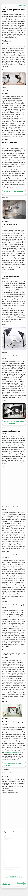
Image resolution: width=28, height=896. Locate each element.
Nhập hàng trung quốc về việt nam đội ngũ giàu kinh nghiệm (14, 422)
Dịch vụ (4, 7)
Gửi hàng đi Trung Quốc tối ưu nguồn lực (13, 192)
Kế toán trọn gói (6, 884)
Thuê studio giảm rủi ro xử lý (12, 752)
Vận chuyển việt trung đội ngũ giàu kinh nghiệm (13, 764)
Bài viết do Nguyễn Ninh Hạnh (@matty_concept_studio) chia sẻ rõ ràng (14, 877)
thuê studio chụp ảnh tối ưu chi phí (15, 444)
